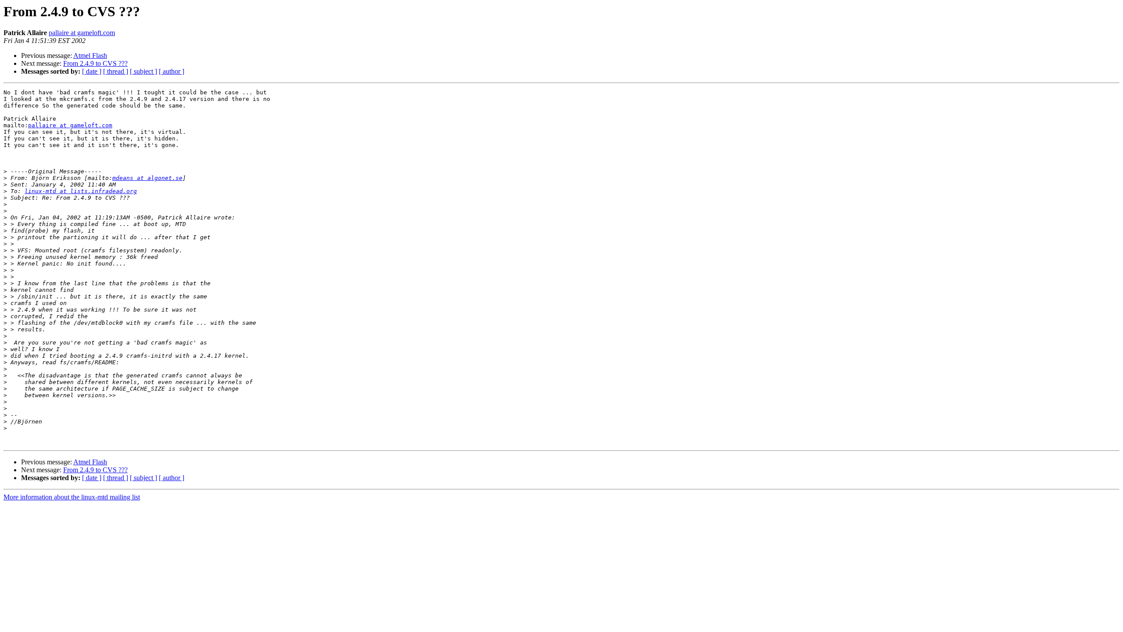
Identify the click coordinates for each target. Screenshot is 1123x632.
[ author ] (171, 71)
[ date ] (91, 71)
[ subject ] (143, 71)
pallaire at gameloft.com (82, 32)
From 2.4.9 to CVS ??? (95, 63)
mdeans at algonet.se (147, 178)
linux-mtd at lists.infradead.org (81, 191)
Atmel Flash (90, 55)
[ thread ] (115, 71)
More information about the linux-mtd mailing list (72, 497)
